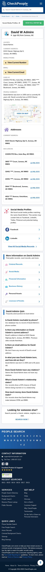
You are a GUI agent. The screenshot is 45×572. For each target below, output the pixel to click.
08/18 (18, 482)
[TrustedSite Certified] (7, 475)
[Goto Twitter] (6, 464)
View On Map (22, 113)
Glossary (27, 499)
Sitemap (4, 536)
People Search (6, 16)
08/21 (3, 482)
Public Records (7, 505)
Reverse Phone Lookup (9, 502)
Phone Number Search (9, 524)
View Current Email (15, 72)
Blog (25, 493)
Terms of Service (13, 557)
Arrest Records (7, 530)
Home (7, 565)
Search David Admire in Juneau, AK (18, 10)
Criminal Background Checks (11, 533)
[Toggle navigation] (41, 3)
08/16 (28, 482)
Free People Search (8, 527)
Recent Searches (12, 480)
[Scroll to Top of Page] (40, 563)
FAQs (26, 496)
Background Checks (8, 496)
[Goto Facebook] (3, 464)
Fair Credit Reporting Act (12, 555)
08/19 (13, 482)
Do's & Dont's (28, 502)
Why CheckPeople (30, 508)
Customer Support (30, 505)
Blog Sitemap (6, 539)
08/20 (8, 482)
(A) (13, 16)
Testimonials (28, 511)
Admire (18, 16)
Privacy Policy (27, 557)
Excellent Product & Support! (12, 468)
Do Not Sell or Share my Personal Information (32, 516)
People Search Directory (10, 493)
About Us (13, 565)
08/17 (23, 482)
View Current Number (16, 63)
